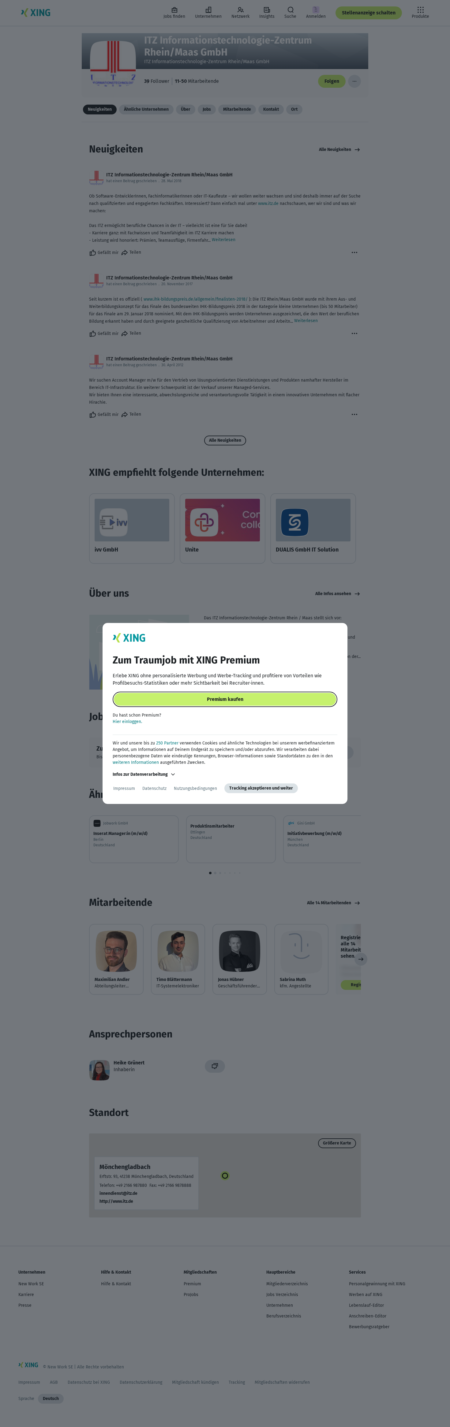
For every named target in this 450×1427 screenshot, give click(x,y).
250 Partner (167, 743)
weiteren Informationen (136, 762)
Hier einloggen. (127, 721)
